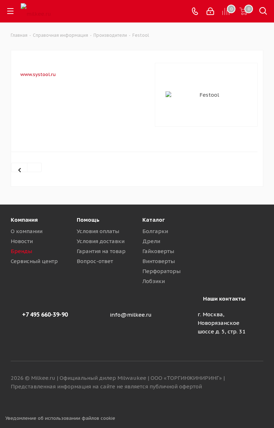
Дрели (151, 241)
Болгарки (155, 231)
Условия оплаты (98, 231)
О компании (26, 231)
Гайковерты (158, 251)
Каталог (153, 219)
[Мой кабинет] (210, 11)
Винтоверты (158, 261)
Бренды (21, 251)
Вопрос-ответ (95, 261)
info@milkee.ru (131, 314)
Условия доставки (101, 241)
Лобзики (153, 281)
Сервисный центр (34, 261)
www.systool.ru (38, 74)
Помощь (88, 219)
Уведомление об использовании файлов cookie (60, 418)
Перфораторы (161, 271)
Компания (24, 219)
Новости (22, 241)
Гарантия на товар (101, 251)
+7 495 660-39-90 (45, 314)
